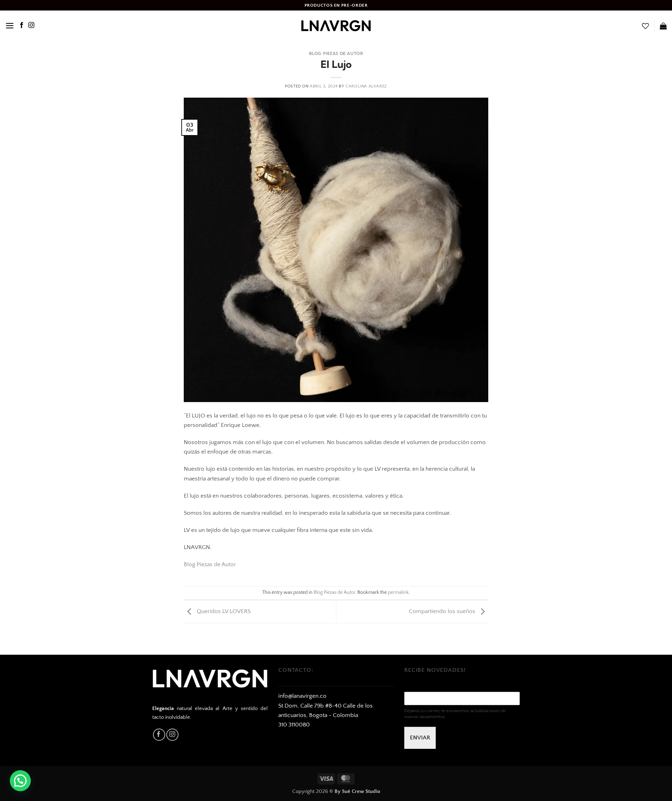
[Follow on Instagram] (31, 25)
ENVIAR (420, 738)
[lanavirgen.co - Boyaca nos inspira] (336, 26)
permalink (398, 592)
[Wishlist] (645, 26)
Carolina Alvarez (366, 86)
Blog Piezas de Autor (336, 53)
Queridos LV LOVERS (223, 611)
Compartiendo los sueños (443, 611)
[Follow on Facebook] (21, 25)
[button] (9, 26)
